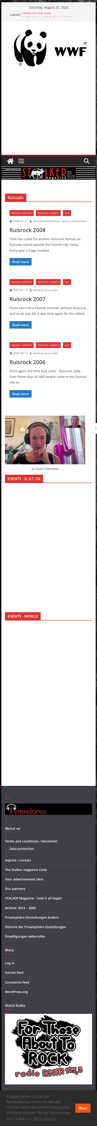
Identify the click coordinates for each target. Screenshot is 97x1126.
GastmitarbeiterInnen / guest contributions (59, 221)
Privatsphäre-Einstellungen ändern (32, 917)
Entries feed (14, 972)
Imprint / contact (18, 860)
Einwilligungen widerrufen (25, 936)
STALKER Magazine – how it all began (33, 898)
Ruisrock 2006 (27, 362)
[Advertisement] (48, 113)
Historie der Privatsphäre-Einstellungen (35, 927)
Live (67, 213)
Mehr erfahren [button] (45, 1119)
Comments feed (17, 982)
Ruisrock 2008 (27, 230)
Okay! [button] (83, 1108)
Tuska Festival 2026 (36, 14)
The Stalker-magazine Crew (26, 870)
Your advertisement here (24, 879)
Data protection (21, 848)
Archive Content (21, 213)
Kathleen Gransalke (45, 290)
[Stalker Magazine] (10, 161)
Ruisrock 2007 (27, 299)
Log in (9, 963)
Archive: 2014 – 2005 (20, 908)
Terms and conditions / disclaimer (31, 841)
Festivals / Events (48, 213)
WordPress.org (16, 992)
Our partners (15, 889)
